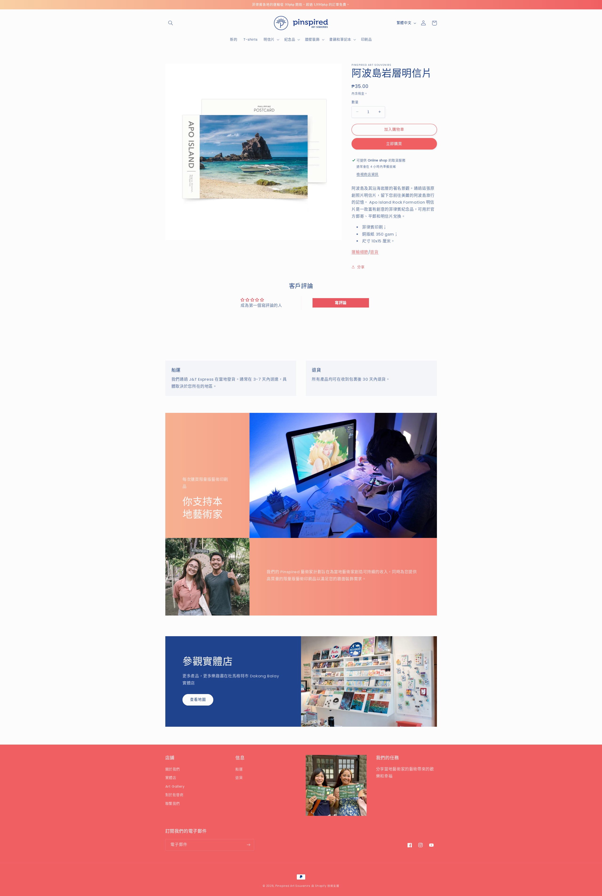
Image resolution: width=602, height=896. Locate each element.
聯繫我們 (172, 803)
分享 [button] (360, 266)
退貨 (374, 252)
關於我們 (172, 769)
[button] (170, 23)
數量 (355, 102)
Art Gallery (175, 786)
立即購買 (394, 143)
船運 (239, 769)
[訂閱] (248, 844)
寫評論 (341, 302)
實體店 (170, 777)
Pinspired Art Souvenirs (292, 886)
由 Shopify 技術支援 (325, 886)
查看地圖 (198, 699)
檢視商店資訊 (367, 174)
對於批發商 (174, 795)
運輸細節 (360, 252)
